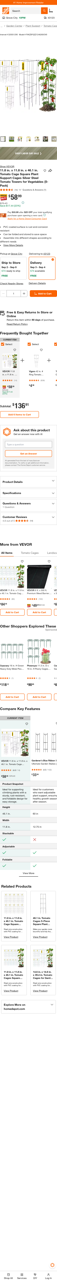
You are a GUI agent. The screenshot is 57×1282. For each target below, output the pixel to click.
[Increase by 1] (24, 293)
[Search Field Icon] (44, 10)
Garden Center (14, 25)
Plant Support (33, 25)
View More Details (13, 245)
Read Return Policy (17, 324)
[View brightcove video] (45, 139)
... (1, 26)
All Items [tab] (6, 552)
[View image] (3, 139)
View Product (11, 936)
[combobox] (25, 10)
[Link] (36, 369)
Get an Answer (28, 453)
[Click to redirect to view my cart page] (51, 11)
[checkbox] (29, 344)
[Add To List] (44, 170)
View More (28, 873)
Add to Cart (12, 612)
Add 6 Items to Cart (19, 414)
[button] (28, 481)
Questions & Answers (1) (34, 189)
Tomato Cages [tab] (30, 552)
